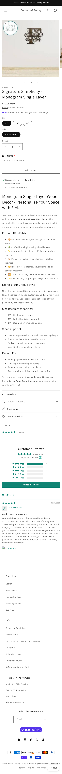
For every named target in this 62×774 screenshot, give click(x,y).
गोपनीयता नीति (55, 763)
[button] (6, 10)
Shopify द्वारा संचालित (27, 763)
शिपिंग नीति (31, 768)
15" (17, 123)
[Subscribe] (45, 719)
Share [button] (7, 425)
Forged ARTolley (14, 763)
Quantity (5, 141)
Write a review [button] (30, 484)
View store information (16, 187)
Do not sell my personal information (23, 641)
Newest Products (14, 597)
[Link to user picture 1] (9, 553)
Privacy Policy (12, 634)
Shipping (5, 107)
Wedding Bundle (13, 603)
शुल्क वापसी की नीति (43, 763)
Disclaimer (11, 647)
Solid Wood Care (13, 654)
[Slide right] (37, 82)
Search (9, 583)
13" (6, 123)
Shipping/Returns (14, 660)
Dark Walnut (11, 134)
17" (27, 123)
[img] (9, 503)
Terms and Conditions (16, 628)
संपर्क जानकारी (41, 768)
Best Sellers (11, 590)
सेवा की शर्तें (22, 768)
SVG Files (10, 610)
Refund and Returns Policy (18, 667)
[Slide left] (24, 82)
